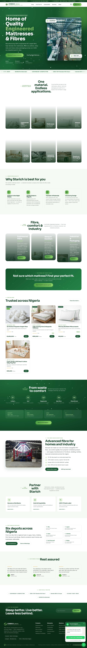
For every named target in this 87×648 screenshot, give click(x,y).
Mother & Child (39, 631)
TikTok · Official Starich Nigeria (25, 638)
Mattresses (38, 627)
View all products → (75, 300)
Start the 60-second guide (43, 285)
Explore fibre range (52, 469)
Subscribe (76, 610)
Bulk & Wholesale (62, 627)
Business (54, 4)
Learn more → (11, 509)
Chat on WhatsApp (25, 543)
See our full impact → (43, 422)
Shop (32, 4)
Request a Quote (62, 633)
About (60, 4)
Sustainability (47, 4)
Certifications (50, 629)
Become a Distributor (63, 625)
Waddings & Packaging (40, 633)
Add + (26, 336)
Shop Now (77, 4)
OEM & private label (66, 469)
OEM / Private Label (63, 629)
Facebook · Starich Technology (11, 636)
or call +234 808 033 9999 (75, 640)
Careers (49, 633)
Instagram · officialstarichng (10, 638)
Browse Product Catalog (14, 55)
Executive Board (50, 631)
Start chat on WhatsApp (76, 637)
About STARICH (50, 625)
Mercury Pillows (39, 629)
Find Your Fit (39, 4)
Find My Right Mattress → (34, 55)
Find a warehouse (11, 543)
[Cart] (71, 4)
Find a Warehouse (63, 631)
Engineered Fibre (39, 625)
